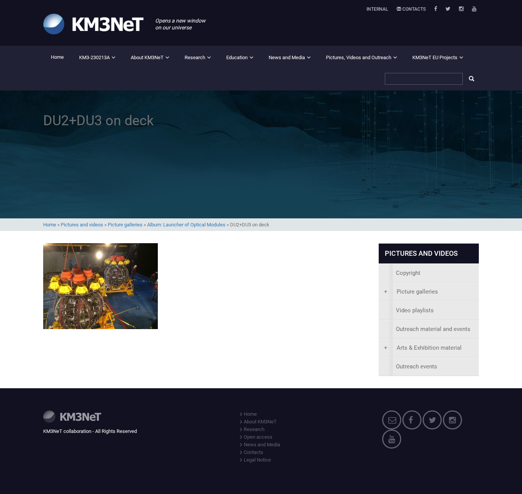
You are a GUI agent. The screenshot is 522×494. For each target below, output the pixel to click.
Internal (377, 9)
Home (57, 57)
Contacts (413, 9)
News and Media (287, 57)
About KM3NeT (147, 57)
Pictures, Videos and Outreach (358, 57)
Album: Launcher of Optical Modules (186, 225)
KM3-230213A (94, 57)
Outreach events (416, 366)
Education (237, 57)
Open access (257, 437)
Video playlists (415, 310)
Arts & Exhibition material (423, 347)
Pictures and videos (82, 225)
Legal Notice (257, 460)
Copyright (408, 273)
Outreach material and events (433, 329)
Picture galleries (125, 225)
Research (195, 57)
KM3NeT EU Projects (434, 57)
